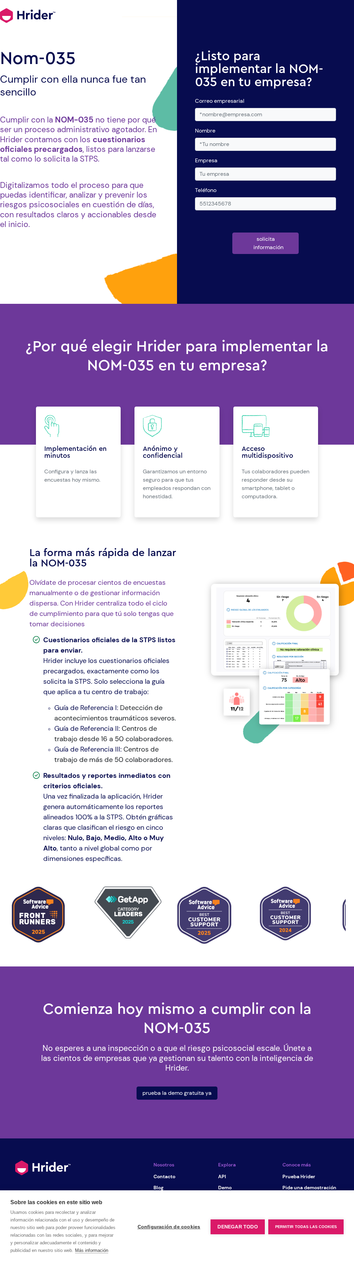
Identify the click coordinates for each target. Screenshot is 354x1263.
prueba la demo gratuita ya (177, 1093)
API (222, 1176)
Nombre (205, 130)
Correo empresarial (219, 101)
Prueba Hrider (298, 1176)
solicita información (268, 243)
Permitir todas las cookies (306, 1227)
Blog (158, 1187)
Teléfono (205, 190)
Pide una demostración (309, 1187)
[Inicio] (43, 1167)
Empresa (206, 160)
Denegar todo (237, 1226)
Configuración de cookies (169, 1226)
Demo (225, 1187)
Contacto (164, 1176)
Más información (91, 1250)
